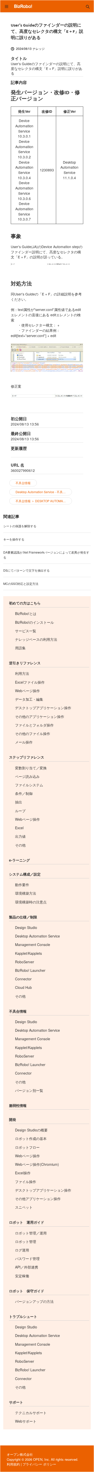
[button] (88, 6)
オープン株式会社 (20, 1454)
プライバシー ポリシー (39, 1464)
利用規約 (13, 1464)
